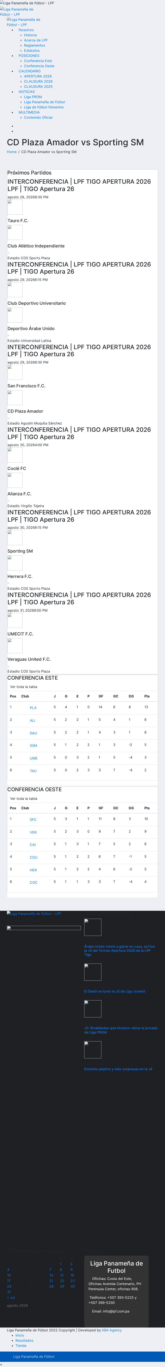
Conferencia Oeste (39, 66)
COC (34, 882)
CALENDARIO (30, 71)
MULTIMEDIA (29, 112)
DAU (33, 733)
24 (9, 1286)
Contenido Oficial (38, 117)
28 (51, 1286)
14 (51, 1275)
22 (62, 1281)
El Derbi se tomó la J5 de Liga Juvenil (114, 991)
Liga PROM (33, 97)
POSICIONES (29, 55)
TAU (33, 771)
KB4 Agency (112, 1330)
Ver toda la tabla (23, 687)
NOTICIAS (27, 91)
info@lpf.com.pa (116, 1311)
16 (72, 1275)
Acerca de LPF (36, 40)
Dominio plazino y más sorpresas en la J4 (118, 1069)
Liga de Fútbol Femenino (44, 107)
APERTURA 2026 (38, 76)
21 (51, 1281)
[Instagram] (16, 126)
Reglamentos (34, 45)
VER (33, 832)
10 (9, 1275)
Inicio (19, 1335)
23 (72, 1281)
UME (34, 758)
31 (9, 1292)
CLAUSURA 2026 (38, 81)
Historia (30, 35)
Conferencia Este (38, 61)
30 (72, 1286)
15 (62, 1275)
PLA (33, 708)
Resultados (24, 1340)
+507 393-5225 (120, 1297)
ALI (32, 720)
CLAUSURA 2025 (38, 86)
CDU (34, 857)
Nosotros (26, 30)
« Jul (11, 1297)
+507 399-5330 (102, 1302)
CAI (33, 845)
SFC (33, 819)
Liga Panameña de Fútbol (44, 102)
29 (62, 1286)
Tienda (20, 1345)
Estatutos (32, 50)
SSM (33, 745)
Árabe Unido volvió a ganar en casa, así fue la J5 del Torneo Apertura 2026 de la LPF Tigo (119, 950)
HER (33, 870)
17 (9, 1281)
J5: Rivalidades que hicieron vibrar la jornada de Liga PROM (120, 1030)
